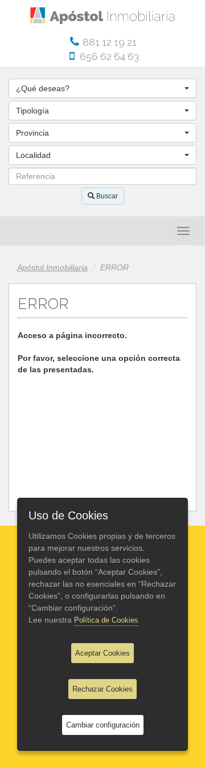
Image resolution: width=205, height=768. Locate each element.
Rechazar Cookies (102, 689)
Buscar (106, 196)
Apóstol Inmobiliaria (52, 267)
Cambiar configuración (103, 725)
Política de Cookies (106, 620)
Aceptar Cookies (102, 653)
